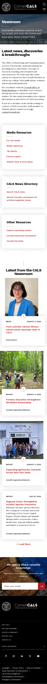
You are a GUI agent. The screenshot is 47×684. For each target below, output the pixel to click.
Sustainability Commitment (13, 677)
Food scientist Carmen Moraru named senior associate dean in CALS (23, 329)
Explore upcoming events (19, 230)
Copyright (6, 668)
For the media (13, 140)
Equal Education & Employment (15, 671)
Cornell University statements (21, 236)
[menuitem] (44, 4)
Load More (24, 544)
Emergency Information (11, 679)
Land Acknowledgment (11, 674)
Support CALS (7, 636)
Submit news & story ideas (20, 162)
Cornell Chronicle (15, 241)
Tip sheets (12, 151)
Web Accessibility (34, 668)
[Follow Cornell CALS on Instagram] (14, 656)
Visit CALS (6, 625)
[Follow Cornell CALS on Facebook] (6, 656)
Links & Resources (9, 646)
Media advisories (15, 146)
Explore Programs (9, 628)
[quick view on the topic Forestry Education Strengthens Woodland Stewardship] (23, 389)
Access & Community (10, 632)
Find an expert (14, 156)
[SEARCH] (44, 4)
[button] (44, 9)
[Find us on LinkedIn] (22, 656)
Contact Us (6, 640)
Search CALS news (16, 192)
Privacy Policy (18, 668)
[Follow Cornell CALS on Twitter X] (30, 656)
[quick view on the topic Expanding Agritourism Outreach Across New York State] (23, 459)
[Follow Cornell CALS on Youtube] (38, 656)
